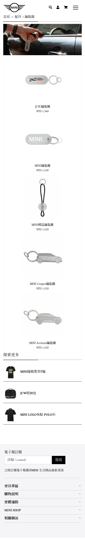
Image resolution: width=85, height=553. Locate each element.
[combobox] (27, 460)
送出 (58, 460)
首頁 (6, 17)
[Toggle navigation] (76, 7)
